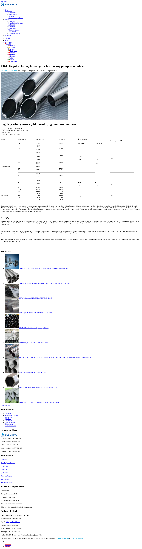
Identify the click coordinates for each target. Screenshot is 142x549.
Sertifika (11, 16)
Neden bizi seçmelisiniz (16, 18)
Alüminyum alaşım (14, 33)
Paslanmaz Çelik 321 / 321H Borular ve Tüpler (33, 342)
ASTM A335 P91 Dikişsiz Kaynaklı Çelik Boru (33, 328)
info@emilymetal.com (13, 441)
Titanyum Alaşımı (14, 30)
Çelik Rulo (12, 26)
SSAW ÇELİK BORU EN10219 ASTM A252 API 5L (36, 313)
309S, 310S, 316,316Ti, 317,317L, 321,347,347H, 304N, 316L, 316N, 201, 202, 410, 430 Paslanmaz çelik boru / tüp (55, 357)
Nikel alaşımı (13, 32)
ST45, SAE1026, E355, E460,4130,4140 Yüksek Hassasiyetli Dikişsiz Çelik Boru (44, 283)
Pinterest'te (8, 545)
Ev (5, 9)
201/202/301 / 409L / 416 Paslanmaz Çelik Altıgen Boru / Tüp (38, 387)
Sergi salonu (79, 538)
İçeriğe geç (4, 1)
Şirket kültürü (13, 14)
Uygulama (8, 35)
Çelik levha (12, 25)
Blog (6, 40)
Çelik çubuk (12, 28)
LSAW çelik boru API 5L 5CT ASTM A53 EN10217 (35, 298)
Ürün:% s (7, 19)
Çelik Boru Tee (5, 405)
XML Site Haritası (63, 538)
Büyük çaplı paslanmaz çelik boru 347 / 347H (33, 372)
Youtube (7, 546)
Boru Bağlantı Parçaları (16, 23)
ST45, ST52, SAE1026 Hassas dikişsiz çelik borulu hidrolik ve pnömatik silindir (43, 268)
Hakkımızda (8, 11)
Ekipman (7, 38)
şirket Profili (12, 12)
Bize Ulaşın (8, 42)
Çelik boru (12, 21)
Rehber (72, 538)
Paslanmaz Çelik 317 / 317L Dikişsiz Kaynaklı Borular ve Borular (39, 402)
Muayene (7, 37)
